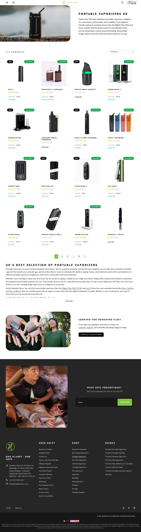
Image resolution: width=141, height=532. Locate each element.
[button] (7, 2)
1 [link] (56, 256)
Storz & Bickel (15, 291)
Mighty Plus (66, 288)
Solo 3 (88, 288)
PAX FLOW (77, 288)
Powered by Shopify (129, 516)
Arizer (124, 288)
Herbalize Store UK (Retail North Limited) (113, 516)
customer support (86, 327)
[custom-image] (10, 450)
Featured (114, 52)
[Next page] (85, 256)
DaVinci (130, 288)
